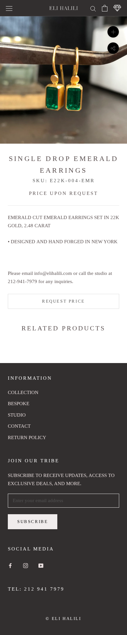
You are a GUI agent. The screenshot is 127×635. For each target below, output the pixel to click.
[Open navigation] (9, 8)
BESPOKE (18, 403)
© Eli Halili (63, 618)
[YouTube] (40, 565)
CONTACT (19, 426)
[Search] (93, 8)
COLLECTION (23, 392)
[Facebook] (10, 565)
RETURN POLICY (27, 437)
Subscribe (32, 521)
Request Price (63, 301)
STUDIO (17, 415)
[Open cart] (104, 8)
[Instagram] (25, 565)
